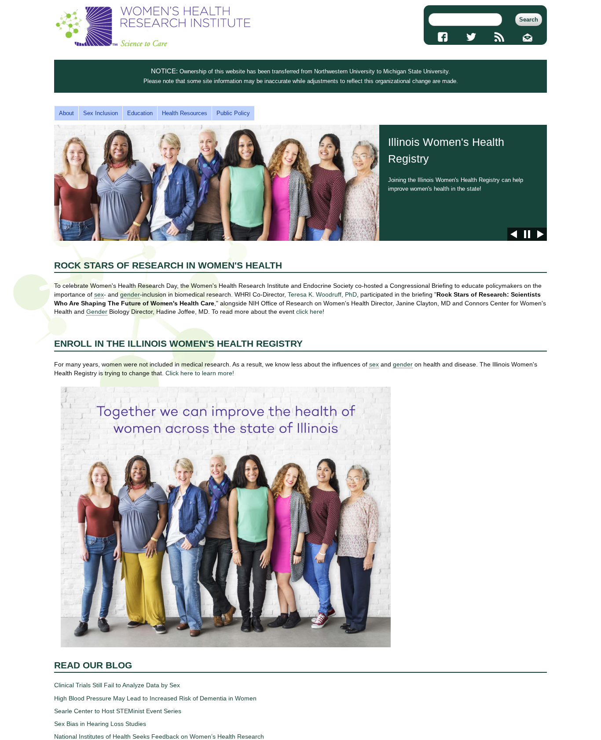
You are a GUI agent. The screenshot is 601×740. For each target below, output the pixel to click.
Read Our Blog (93, 665)
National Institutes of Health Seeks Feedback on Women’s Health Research (159, 736)
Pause (527, 234)
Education (140, 113)
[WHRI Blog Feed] (500, 37)
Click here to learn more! (199, 373)
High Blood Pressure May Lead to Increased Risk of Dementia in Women (155, 698)
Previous (513, 234)
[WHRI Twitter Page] (471, 37)
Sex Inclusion (100, 113)
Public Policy (233, 113)
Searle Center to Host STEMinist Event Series (117, 711)
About (66, 113)
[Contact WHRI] (528, 37)
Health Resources (184, 113)
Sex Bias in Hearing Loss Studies (100, 723)
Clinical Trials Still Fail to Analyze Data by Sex (117, 685)
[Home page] (153, 44)
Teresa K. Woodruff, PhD (322, 294)
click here (309, 311)
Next (540, 234)
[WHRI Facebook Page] (443, 37)
